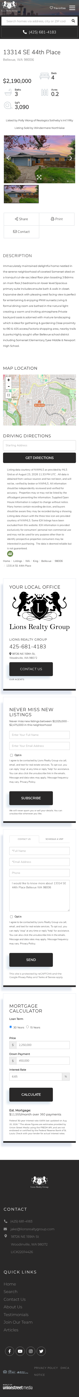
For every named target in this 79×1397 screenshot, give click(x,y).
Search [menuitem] (10, 1291)
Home (6, 561)
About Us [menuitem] (13, 1306)
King (35, 561)
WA (27, 561)
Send (31, 960)
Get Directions (40, 458)
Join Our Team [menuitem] (18, 1322)
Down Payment (19, 1053)
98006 (59, 561)
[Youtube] (20, 1351)
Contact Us (31, 669)
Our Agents (16, 679)
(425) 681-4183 (42, 32)
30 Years (18, 1027)
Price (12, 1038)
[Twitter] (41, 1351)
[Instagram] (30, 1351)
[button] (73, 21)
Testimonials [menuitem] (16, 1314)
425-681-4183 (27, 646)
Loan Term (16, 1018)
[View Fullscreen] (8, 395)
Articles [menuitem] (11, 1329)
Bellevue (46, 561)
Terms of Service (47, 977)
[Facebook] (9, 1351)
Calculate (31, 1094)
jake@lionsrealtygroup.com (32, 1229)
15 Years (35, 1027)
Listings (17, 561)
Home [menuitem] (10, 1284)
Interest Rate (17, 1069)
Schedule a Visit (54, 839)
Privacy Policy (27, 782)
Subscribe (31, 798)
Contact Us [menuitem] (15, 1299)
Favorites (59, 8)
